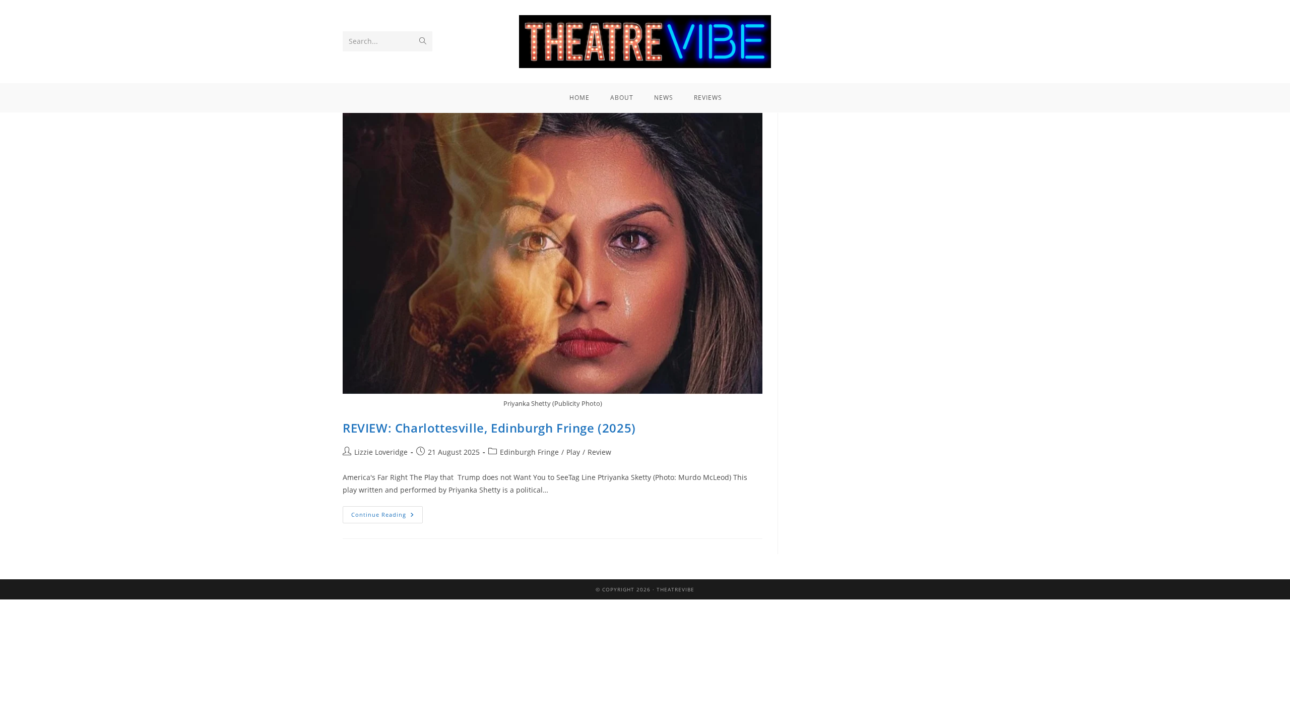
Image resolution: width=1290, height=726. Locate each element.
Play (573, 452)
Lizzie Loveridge (381, 452)
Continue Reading (387, 512)
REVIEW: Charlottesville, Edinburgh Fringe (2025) (489, 427)
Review (599, 452)
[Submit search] (422, 41)
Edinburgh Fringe (529, 452)
